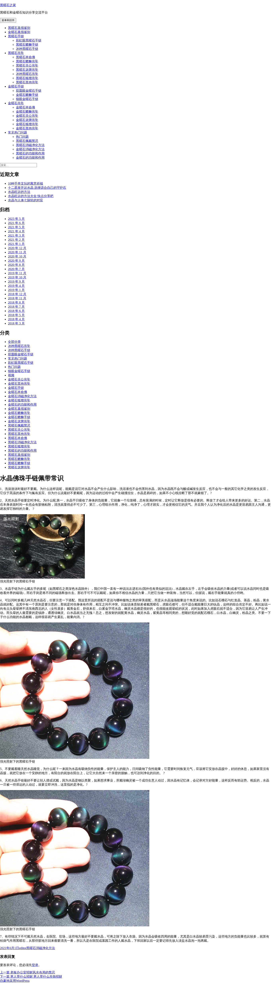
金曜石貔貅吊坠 (27, 111)
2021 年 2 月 (16, 239)
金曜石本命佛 (25, 107)
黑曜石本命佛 (25, 57)
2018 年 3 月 (16, 323)
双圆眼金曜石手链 (28, 90)
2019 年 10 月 (17, 277)
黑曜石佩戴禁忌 (27, 141)
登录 (35, 965)
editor (22, 948)
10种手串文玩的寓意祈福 (25, 183)
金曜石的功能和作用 (30, 157)
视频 (11, 375)
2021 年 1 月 (16, 244)
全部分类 (14, 341)
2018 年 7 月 (16, 306)
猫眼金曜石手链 (27, 99)
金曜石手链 (16, 86)
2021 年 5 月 (16, 227)
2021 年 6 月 (16, 223)
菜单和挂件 (8, 20)
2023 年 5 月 (16, 218)
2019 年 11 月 (17, 273)
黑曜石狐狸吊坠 (27, 78)
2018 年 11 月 (17, 298)
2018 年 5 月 (16, 315)
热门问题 (22, 136)
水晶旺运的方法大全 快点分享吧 (30, 196)
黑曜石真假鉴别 (19, 27)
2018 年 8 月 (16, 302)
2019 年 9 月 (16, 281)
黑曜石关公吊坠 (27, 65)
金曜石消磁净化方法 (30, 149)
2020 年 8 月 (16, 264)
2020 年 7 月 (16, 269)
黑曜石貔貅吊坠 (27, 61)
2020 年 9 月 (16, 260)
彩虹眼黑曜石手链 (28, 40)
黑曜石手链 (16, 36)
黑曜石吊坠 (16, 53)
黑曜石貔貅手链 (27, 44)
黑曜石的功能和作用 (30, 153)
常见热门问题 (17, 132)
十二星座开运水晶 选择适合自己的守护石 (37, 187)
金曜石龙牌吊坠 (27, 120)
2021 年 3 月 (16, 235)
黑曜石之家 (8, 5)
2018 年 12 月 (17, 294)
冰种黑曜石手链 (27, 48)
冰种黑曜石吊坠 (27, 74)
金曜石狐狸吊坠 (27, 124)
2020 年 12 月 (17, 248)
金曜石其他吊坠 (27, 128)
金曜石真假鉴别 (19, 32)
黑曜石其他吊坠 (27, 82)
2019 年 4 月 (16, 285)
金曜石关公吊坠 (27, 115)
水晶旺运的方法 (19, 192)
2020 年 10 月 (17, 256)
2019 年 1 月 (16, 290)
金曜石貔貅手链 (27, 94)
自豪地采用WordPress (14, 980)
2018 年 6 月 (16, 311)
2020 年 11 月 (17, 252)
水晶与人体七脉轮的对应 (25, 200)
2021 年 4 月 (16, 231)
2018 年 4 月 (16, 319)
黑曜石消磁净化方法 (30, 145)
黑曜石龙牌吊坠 (27, 69)
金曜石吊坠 (16, 103)
